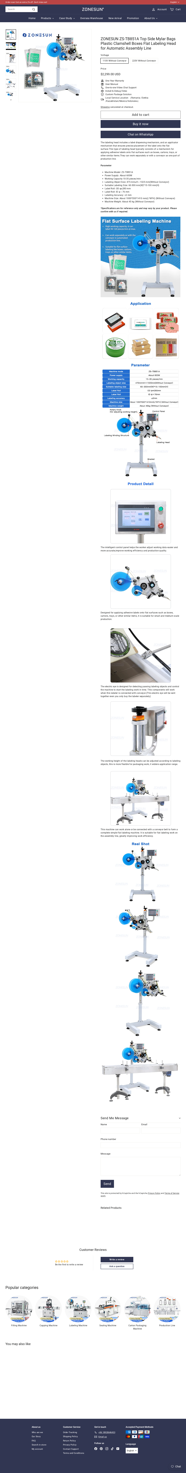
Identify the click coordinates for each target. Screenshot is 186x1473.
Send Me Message (115, 1118)
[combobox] (21, 9)
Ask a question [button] (117, 1266)
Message (106, 1153)
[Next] (10, 99)
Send (107, 1184)
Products (46, 18)
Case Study (66, 18)
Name (104, 1124)
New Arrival (115, 18)
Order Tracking (70, 1432)
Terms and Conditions (73, 1453)
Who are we (37, 1432)
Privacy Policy (154, 1193)
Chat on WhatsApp (140, 134)
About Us (149, 18)
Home (32, 18)
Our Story (36, 1436)
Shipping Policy (70, 1436)
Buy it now (141, 124)
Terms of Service (172, 1193)
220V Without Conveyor (144, 60)
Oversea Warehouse (91, 18)
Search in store (39, 1445)
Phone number (108, 1139)
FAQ (34, 1440)
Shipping (105, 107)
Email (144, 1124)
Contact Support (71, 1449)
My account (37, 1449)
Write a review (116, 1259)
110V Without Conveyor (114, 60)
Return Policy (69, 1440)
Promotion (133, 18)
